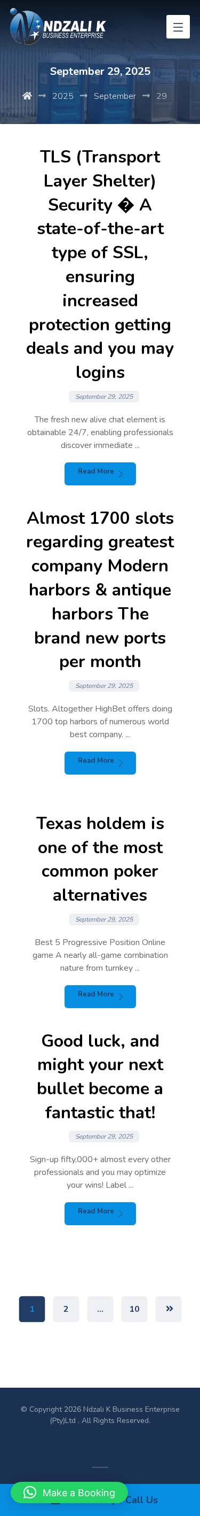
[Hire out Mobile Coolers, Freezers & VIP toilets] (58, 26)
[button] (69, 1492)
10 (134, 1310)
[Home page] (27, 96)
